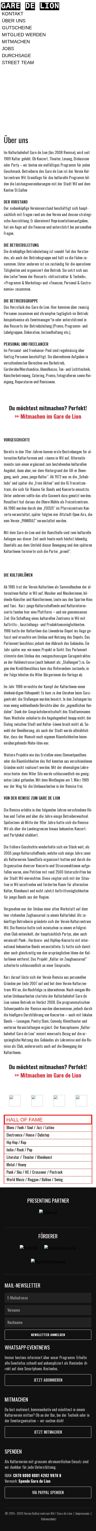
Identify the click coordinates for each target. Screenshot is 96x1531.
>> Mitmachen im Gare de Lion (48, 416)
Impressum (82, 1513)
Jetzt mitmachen (48, 1432)
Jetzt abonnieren (48, 1380)
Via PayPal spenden (48, 1492)
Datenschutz (48, 1518)
